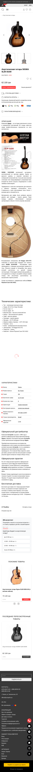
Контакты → (6, 687)
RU (5, 702)
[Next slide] (29, 35)
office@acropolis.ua (7, 697)
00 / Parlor (21, 390)
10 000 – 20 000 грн (10, 541)
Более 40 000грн (9, 550)
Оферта (4, 725)
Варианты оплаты (10, 97)
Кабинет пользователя (10, 734)
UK (2, 702)
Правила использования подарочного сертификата (16, 728)
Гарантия (4, 719)
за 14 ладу (21, 397)
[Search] (3, 9)
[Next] (18, 603)
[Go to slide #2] (24, 58)
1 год (19, 421)
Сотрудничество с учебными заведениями (14, 730)
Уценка (8, 751)
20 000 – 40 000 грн (10, 545)
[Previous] (14, 603)
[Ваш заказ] (24, 10)
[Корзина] (30, 10)
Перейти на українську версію (17, 765)
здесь (3, 471)
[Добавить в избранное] (28, 79)
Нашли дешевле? (26, 87)
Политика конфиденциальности (11, 723)
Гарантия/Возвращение (12, 111)
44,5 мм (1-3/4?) (22, 412)
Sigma (9, 123)
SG (19, 394)
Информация (6, 710)
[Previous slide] (4, 35)
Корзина (4, 743)
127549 (4, 599)
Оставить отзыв (26, 507)
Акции (3, 751)
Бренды (4, 758)
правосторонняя (22, 404)
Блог (26, 5)
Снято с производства (8, 87)
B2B (30, 5)
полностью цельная (23, 408)
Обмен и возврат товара (9, 714)
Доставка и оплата (7, 716)
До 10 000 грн (9, 537)
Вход (3, 736)
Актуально (5, 749)
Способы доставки (12, 93)
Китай (19, 417)
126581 (4, 656)
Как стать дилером (7, 712)
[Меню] (7, 9)
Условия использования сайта (10, 721)
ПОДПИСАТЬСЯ (16, 679)
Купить (26, 599)
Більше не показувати (16, 769)
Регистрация (5, 738)
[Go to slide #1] (8, 58)
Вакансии (4, 756)
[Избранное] (27, 9)
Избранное (5, 741)
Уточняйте (26, 656)
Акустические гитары (9, 15)
